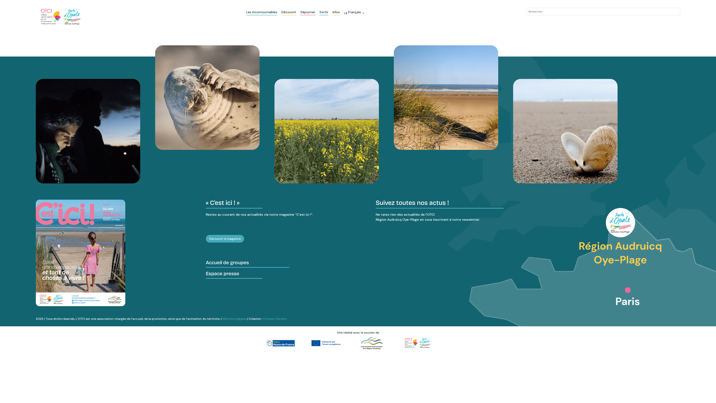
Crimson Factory (275, 319)
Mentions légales (234, 319)
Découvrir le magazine (225, 239)
